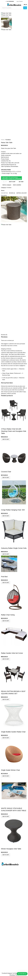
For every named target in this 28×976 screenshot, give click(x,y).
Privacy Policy (4, 920)
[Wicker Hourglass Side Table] (14, 831)
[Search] (25, 7)
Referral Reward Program (7, 928)
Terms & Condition (5, 968)
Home (2, 139)
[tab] (4, 193)
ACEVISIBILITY (14, 971)
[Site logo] (14, 4)
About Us (3, 914)
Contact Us (4, 917)
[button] (5, 854)
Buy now (21, 181)
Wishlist (3, 925)
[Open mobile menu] (1, 4)
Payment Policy (5, 963)
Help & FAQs (4, 960)
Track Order (4, 923)
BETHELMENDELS (14, 969)
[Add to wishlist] (10, 846)
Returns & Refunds (6, 965)
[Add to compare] (3, 846)
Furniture (8, 139)
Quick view (7, 846)
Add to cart (12, 181)
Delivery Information (6, 957)
